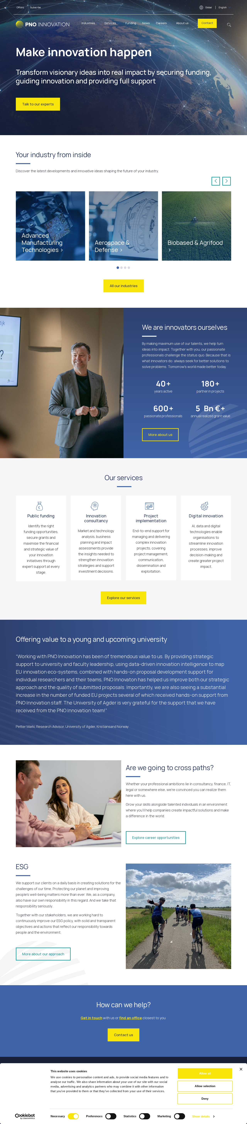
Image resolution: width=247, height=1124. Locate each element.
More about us (160, 434)
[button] (229, 24)
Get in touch (91, 1017)
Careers (161, 23)
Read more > (32, 231)
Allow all (205, 1073)
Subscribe (35, 7)
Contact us (123, 1034)
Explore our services (123, 597)
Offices (20, 7)
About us (182, 23)
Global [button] (216, 7)
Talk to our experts (38, 104)
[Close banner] (241, 1069)
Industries (88, 23)
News (146, 23)
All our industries (123, 285)
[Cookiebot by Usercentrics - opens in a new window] (25, 1116)
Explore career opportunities (155, 837)
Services (110, 23)
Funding (130, 23)
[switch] (110, 1116)
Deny (204, 1098)
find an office (130, 1017)
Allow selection (205, 1086)
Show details (201, 1116)
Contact (207, 23)
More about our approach (43, 954)
